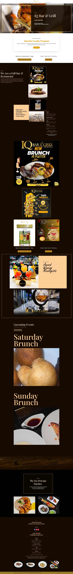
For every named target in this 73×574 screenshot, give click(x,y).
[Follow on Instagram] (36, 529)
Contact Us (39, 2)
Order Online (48, 59)
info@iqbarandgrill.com (41, 487)
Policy (36, 2)
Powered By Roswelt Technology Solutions (34, 572)
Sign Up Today (36, 47)
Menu (25, 2)
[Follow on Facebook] (34, 529)
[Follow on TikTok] (38, 529)
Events (33, 2)
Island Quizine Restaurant (47, 2)
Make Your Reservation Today (24, 59)
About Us (29, 2)
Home (23, 2)
